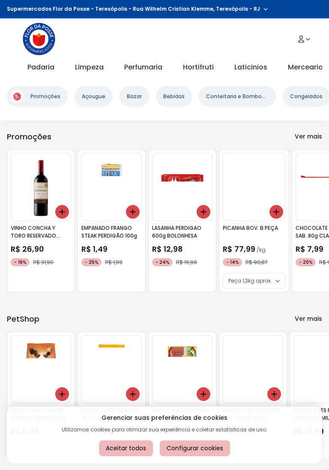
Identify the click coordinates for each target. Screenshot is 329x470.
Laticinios (250, 67)
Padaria (40, 67)
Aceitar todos (126, 448)
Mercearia (305, 67)
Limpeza (89, 67)
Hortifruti (198, 67)
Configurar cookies (195, 448)
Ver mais (308, 136)
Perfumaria (143, 67)
